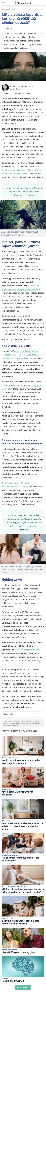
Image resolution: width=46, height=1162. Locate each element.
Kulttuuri (6, 821)
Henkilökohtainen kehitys (12, 855)
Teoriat (5, 978)
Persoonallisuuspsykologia (13, 887)
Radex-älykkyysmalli (13, 981)
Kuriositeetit (7, 918)
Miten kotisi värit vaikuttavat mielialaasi (17, 793)
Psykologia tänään (10, 758)
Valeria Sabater (16, 89)
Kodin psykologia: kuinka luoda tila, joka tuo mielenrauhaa (21, 762)
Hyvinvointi (7, 789)
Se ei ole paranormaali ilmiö (28, 650)
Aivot (13, 9)
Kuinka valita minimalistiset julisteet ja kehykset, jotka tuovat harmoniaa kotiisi (22, 826)
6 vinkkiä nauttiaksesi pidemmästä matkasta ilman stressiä (20, 922)
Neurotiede (6, 9)
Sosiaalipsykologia (10, 950)
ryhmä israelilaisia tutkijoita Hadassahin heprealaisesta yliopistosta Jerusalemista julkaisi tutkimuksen (20, 355)
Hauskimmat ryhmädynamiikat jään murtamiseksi (21, 859)
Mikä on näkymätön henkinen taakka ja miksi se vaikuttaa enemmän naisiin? (23, 891)
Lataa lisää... (23, 987)
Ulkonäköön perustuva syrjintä (18, 952)
